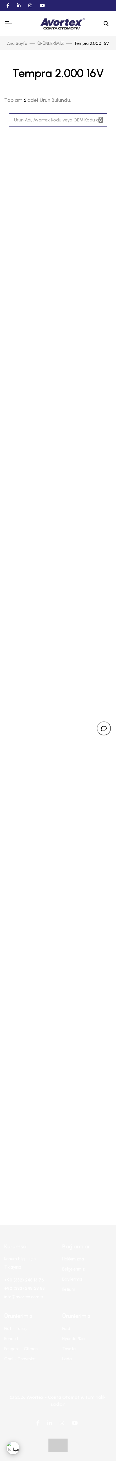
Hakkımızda (73, 1259)
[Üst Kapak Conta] (58, 1106)
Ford (66, 1328)
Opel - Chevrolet (20, 1358)
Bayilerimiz (72, 1279)
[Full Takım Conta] (58, 209)
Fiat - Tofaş (15, 1328)
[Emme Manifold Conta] (58, 926)
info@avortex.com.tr (23, 1296)
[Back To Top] (100, 1445)
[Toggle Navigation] (8, 24)
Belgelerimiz (73, 1269)
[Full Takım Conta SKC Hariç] (58, 388)
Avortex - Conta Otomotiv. (55, 1397)
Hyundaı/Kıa (73, 1338)
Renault (11, 1338)
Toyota (69, 1348)
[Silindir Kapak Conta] (58, 568)
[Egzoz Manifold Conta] (58, 747)
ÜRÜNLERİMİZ (50, 43)
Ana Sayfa (17, 43)
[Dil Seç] (13, 1448)
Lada (67, 1358)
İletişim (68, 1289)
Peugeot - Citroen (21, 1348)
